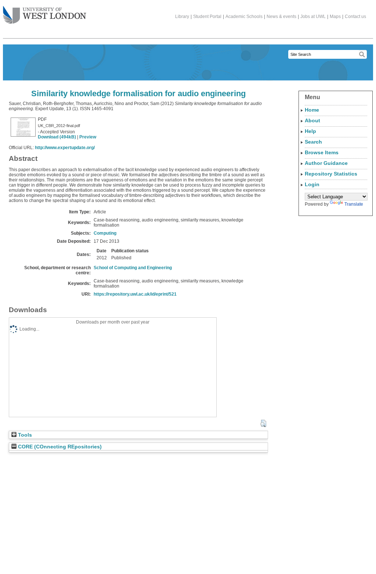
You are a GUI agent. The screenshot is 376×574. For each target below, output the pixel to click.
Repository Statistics (331, 174)
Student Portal (207, 16)
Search (313, 142)
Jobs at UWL (313, 16)
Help (310, 131)
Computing (105, 233)
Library (182, 16)
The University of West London (44, 15)
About (312, 120)
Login (312, 184)
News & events (281, 16)
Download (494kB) (57, 137)
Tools (24, 435)
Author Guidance (326, 163)
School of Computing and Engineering (133, 267)
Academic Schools (244, 16)
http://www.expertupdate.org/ (65, 147)
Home (312, 110)
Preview (87, 137)
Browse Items (322, 152)
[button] (263, 423)
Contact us (355, 16)
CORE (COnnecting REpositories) (59, 447)
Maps (335, 16)
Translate (353, 204)
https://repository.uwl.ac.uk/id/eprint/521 (135, 294)
